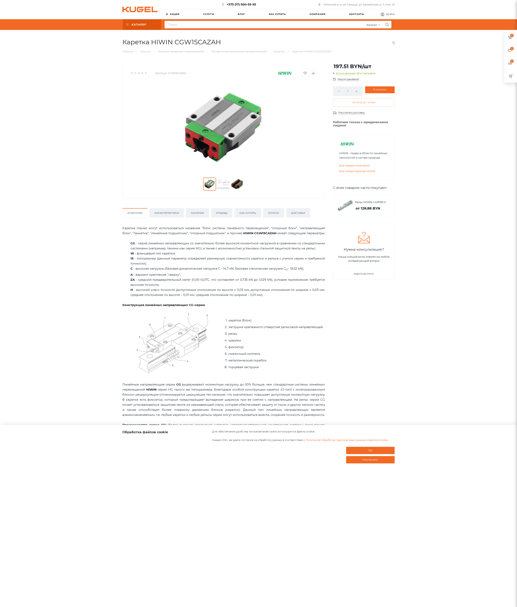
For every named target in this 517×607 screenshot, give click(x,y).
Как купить (248, 213)
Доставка (298, 213)
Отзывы (222, 213)
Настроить (370, 459)
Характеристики (166, 213)
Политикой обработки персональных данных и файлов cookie (347, 439)
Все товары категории (354, 165)
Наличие (197, 213)
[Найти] (387, 24)
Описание (134, 213)
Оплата (273, 213)
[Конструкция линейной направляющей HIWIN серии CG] (172, 343)
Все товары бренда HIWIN (357, 171)
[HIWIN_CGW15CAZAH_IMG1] (223, 127)
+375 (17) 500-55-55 (241, 4)
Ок (370, 450)
